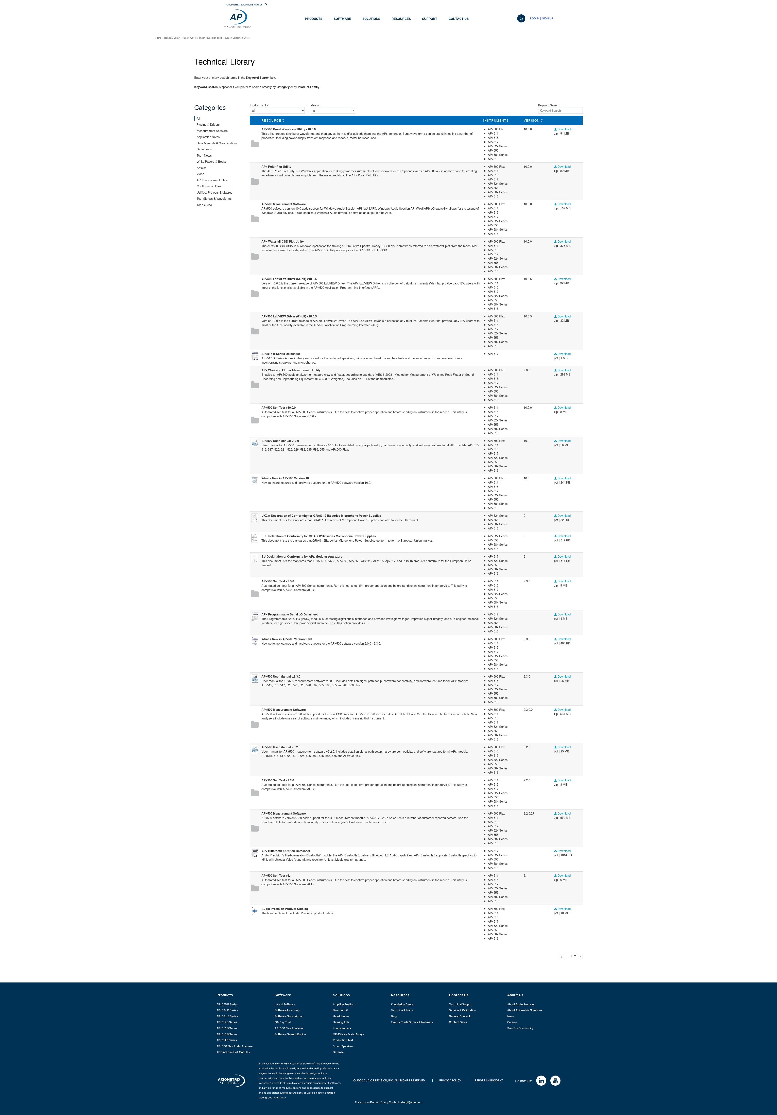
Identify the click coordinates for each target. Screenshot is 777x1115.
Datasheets (204, 149)
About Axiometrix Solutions (524, 1010)
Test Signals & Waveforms (214, 198)
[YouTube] (555, 1081)
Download (564, 129)
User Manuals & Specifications (217, 143)
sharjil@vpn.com (411, 1102)
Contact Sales (458, 1022)
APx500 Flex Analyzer (289, 1028)
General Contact (459, 1016)
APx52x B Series (227, 1010)
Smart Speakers (343, 1046)
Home (158, 37)
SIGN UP (547, 18)
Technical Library (172, 37)
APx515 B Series (227, 1034)
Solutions (371, 19)
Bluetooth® (340, 1010)
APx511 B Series (227, 1040)
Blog (394, 1016)
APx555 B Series (227, 1004)
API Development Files (212, 180)
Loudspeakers (342, 1028)
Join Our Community (520, 1028)
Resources (401, 19)
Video (200, 174)
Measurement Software (212, 130)
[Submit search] (521, 18)
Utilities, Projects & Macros (214, 192)
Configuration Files (209, 186)
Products (313, 19)
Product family (259, 105)
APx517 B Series (227, 1022)
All (198, 118)
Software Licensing (287, 1010)
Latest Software (285, 1004)
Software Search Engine (290, 1034)
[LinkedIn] (541, 1081)
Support (429, 19)
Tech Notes (204, 155)
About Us (515, 995)
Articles (202, 167)
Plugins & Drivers (208, 124)
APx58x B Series (227, 1016)
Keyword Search (548, 105)
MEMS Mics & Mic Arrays (348, 1034)
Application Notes (208, 137)
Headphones (341, 1016)
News (511, 1016)
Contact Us (459, 19)
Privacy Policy (450, 1080)
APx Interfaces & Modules (233, 1052)
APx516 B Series (227, 1028)
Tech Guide (204, 205)
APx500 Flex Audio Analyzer (235, 1046)
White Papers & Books (212, 161)
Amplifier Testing (343, 1004)
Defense (338, 1052)
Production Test (343, 1040)
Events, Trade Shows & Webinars (412, 1022)
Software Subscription (289, 1016)
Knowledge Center (402, 1004)
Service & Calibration (462, 1010)
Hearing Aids (341, 1022)
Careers (512, 1022)
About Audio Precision (521, 1004)
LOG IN (534, 18)
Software (342, 19)
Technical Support (460, 1004)
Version (315, 105)
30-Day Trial (283, 1022)
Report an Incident (489, 1080)
